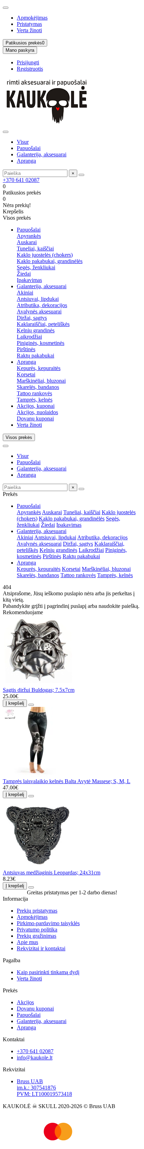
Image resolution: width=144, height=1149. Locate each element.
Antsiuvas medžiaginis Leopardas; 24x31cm (51, 872)
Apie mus (27, 942)
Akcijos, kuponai (36, 406)
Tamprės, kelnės (34, 400)
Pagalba (11, 960)
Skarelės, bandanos (38, 387)
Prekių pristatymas (37, 911)
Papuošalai (29, 148)
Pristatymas (29, 24)
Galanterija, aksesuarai (41, 154)
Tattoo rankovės (34, 393)
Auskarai (27, 242)
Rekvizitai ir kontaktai (41, 948)
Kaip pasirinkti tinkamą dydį (48, 972)
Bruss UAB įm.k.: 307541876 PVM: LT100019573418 (44, 1087)
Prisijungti (28, 62)
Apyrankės (29, 236)
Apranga (26, 161)
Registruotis (30, 69)
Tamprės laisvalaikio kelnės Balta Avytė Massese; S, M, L (66, 781)
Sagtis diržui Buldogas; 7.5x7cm (38, 690)
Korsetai (26, 374)
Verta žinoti (29, 30)
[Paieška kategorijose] (5, 132)
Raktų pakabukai (35, 356)
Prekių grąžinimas (36, 936)
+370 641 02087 (21, 180)
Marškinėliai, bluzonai (41, 381)
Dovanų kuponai (35, 418)
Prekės (10, 990)
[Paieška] (81, 175)
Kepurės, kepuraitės (38, 368)
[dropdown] (5, 8)
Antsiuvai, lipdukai (38, 299)
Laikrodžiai (29, 337)
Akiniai (25, 293)
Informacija (15, 899)
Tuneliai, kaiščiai (35, 248)
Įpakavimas (29, 280)
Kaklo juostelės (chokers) (45, 255)
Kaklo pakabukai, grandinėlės (49, 261)
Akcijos (25, 1002)
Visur (23, 142)
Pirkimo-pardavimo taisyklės (48, 923)
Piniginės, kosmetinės (40, 343)
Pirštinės (26, 349)
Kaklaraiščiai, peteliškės (43, 324)
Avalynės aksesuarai (39, 311)
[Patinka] (31, 705)
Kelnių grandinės (36, 330)
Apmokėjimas (32, 18)
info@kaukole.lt (34, 1058)
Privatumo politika (37, 929)
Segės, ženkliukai (36, 267)
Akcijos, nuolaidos (37, 412)
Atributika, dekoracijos (42, 305)
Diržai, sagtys (32, 318)
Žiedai (24, 274)
